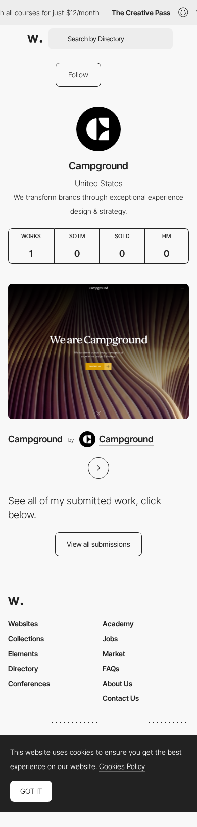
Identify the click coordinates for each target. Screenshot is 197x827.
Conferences (29, 683)
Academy (118, 623)
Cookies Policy (122, 766)
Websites (23, 623)
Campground (35, 439)
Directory (23, 668)
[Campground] (98, 352)
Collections (26, 638)
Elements (23, 653)
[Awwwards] (34, 39)
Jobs (110, 638)
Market (114, 653)
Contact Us (121, 698)
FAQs (111, 668)
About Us (117, 683)
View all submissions (98, 544)
